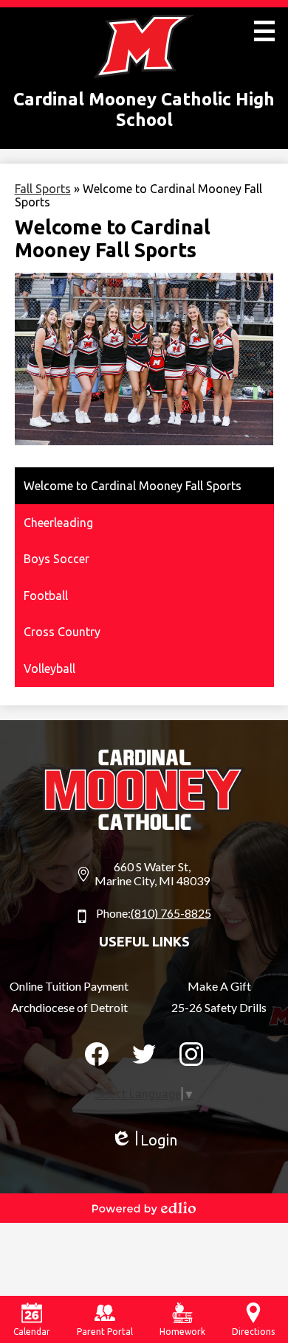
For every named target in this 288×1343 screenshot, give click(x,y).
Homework (182, 1331)
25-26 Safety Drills (219, 1007)
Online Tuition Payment (69, 986)
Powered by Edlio (144, 1208)
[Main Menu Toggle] (264, 31)
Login (144, 1140)
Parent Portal (105, 1331)
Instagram (191, 1054)
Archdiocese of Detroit (69, 1007)
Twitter (144, 1054)
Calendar (31, 1331)
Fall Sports (43, 188)
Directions (253, 1331)
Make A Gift (219, 986)
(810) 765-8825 (171, 913)
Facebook (96, 1054)
